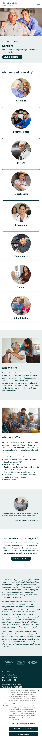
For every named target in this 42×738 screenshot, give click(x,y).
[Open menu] (38, 4)
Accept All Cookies (23, 734)
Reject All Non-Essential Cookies (23, 729)
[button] (21, 90)
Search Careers (11, 57)
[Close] (39, 691)
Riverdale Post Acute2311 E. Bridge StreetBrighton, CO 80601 (9, 677)
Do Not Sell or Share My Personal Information (23, 723)
